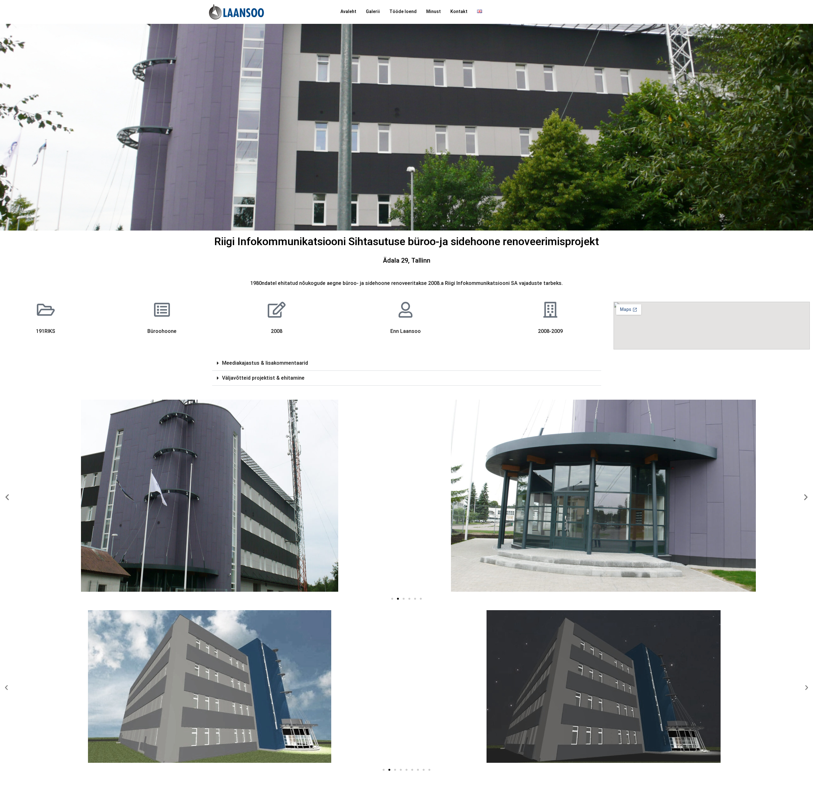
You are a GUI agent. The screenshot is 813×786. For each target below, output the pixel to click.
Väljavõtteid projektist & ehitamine (263, 378)
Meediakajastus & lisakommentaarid (265, 363)
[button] (406, 363)
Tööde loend (403, 11)
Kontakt (458, 11)
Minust (433, 11)
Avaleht (348, 11)
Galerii (373, 11)
